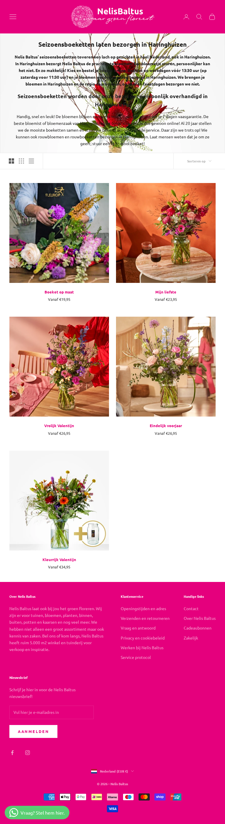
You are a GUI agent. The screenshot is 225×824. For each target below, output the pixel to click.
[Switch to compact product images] (31, 161)
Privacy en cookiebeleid (143, 637)
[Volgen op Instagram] (27, 753)
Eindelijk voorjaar (166, 425)
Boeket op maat (59, 291)
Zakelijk (191, 637)
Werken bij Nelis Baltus (142, 647)
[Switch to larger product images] (11, 161)
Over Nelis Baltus (200, 618)
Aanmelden (33, 731)
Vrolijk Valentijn (59, 425)
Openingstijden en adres (143, 608)
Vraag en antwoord (138, 627)
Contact (191, 608)
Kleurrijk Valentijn (59, 559)
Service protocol (136, 657)
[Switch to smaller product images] (21, 161)
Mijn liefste (165, 291)
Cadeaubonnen (198, 627)
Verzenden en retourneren (145, 618)
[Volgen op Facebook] (12, 753)
